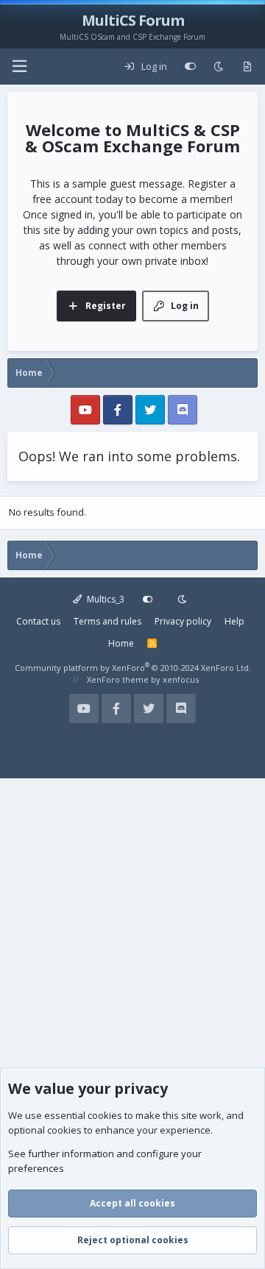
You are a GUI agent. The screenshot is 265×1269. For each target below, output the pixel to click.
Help (234, 621)
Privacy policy (183, 621)
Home (121, 643)
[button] (19, 67)
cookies (105, 1115)
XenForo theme (118, 679)
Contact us (38, 621)
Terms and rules (107, 621)
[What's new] (247, 67)
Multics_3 (104, 599)
